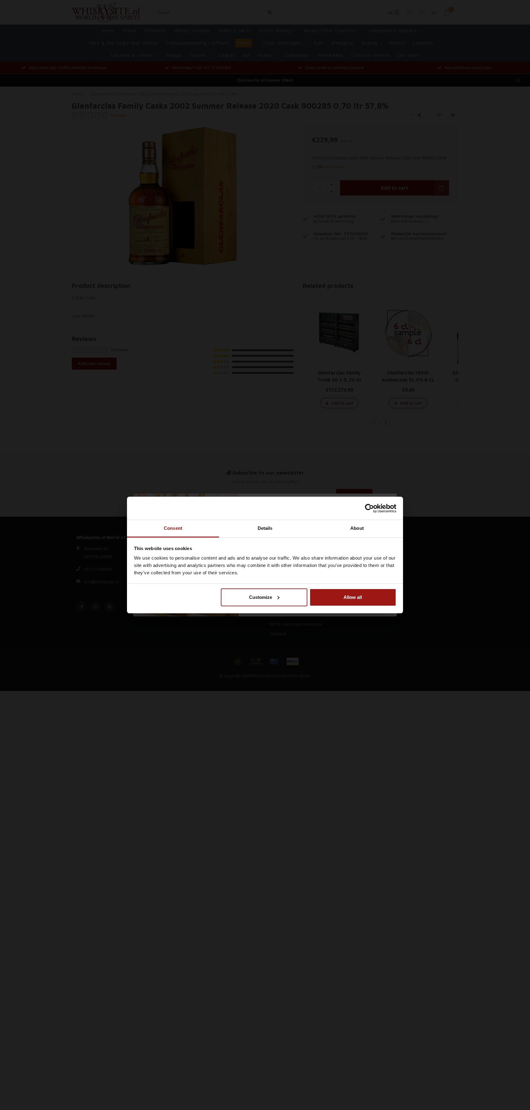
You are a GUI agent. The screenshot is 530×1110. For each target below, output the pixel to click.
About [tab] (357, 528)
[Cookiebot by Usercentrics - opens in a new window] (369, 508)
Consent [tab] (173, 528)
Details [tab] (265, 528)
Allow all (353, 597)
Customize (260, 597)
